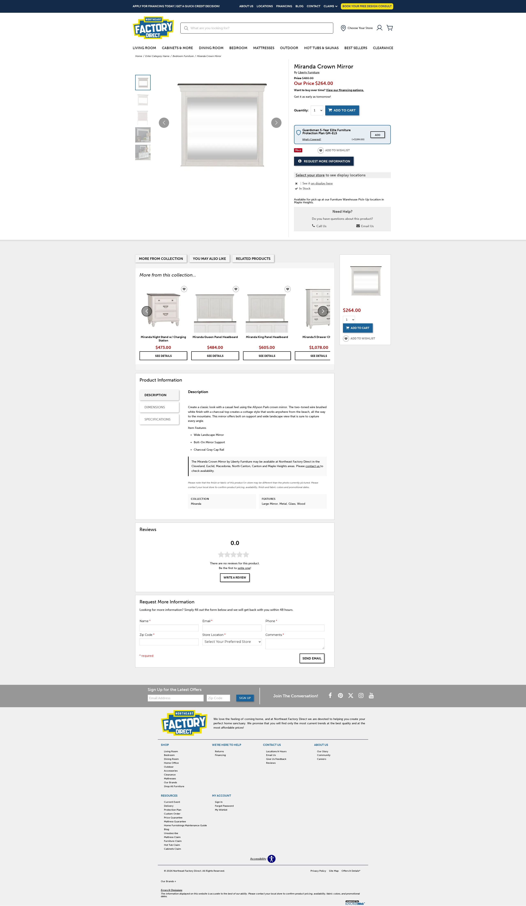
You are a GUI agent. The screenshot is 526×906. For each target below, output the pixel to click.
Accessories (171, 770)
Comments (274, 635)
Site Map (334, 870)
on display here (322, 183)
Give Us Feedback (276, 759)
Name (145, 621)
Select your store (310, 175)
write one (244, 568)
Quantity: (301, 110)
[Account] (379, 28)
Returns (219, 751)
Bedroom (238, 48)
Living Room (144, 48)
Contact (313, 6)
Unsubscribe (171, 833)
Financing (284, 6)
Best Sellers (355, 48)
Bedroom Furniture (183, 56)
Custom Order (172, 813)
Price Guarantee (173, 817)
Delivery (168, 805)
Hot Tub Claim (172, 845)
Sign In (219, 802)
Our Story (322, 751)
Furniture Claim (173, 841)
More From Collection (161, 259)
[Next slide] (323, 311)
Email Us (367, 226)
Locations (265, 6)
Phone (271, 621)
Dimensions (154, 407)
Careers (321, 759)
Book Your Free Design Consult (367, 6)
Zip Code (147, 635)
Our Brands (170, 782)
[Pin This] (298, 151)
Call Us (321, 226)
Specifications (157, 419)
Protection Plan (172, 809)
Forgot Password (224, 805)
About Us (246, 6)
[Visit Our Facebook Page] (330, 696)
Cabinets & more (177, 48)
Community (323, 755)
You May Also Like (209, 259)
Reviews (271, 762)
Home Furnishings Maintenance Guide (185, 825)
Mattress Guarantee (175, 821)
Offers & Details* (350, 870)
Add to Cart (345, 110)
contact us (313, 466)
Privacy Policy (318, 870)
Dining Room (211, 48)
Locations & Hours (276, 751)
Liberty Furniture (309, 72)
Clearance (383, 48)
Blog (299, 6)
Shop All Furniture (174, 786)
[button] (356, 28)
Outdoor (289, 48)
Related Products (253, 259)
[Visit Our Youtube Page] (371, 696)
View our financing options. (345, 90)
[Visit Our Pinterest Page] (341, 696)
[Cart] (389, 28)
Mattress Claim (172, 837)
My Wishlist (221, 809)
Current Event (172, 802)
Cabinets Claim (172, 848)
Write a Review (235, 577)
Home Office (171, 762)
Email (207, 621)
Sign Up (245, 698)
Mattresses (263, 48)
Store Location (213, 635)
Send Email (312, 658)
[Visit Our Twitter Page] (351, 696)
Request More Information (327, 161)
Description (155, 395)
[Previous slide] (147, 311)
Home (138, 56)
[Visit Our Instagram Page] (361, 696)
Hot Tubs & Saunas (321, 48)
